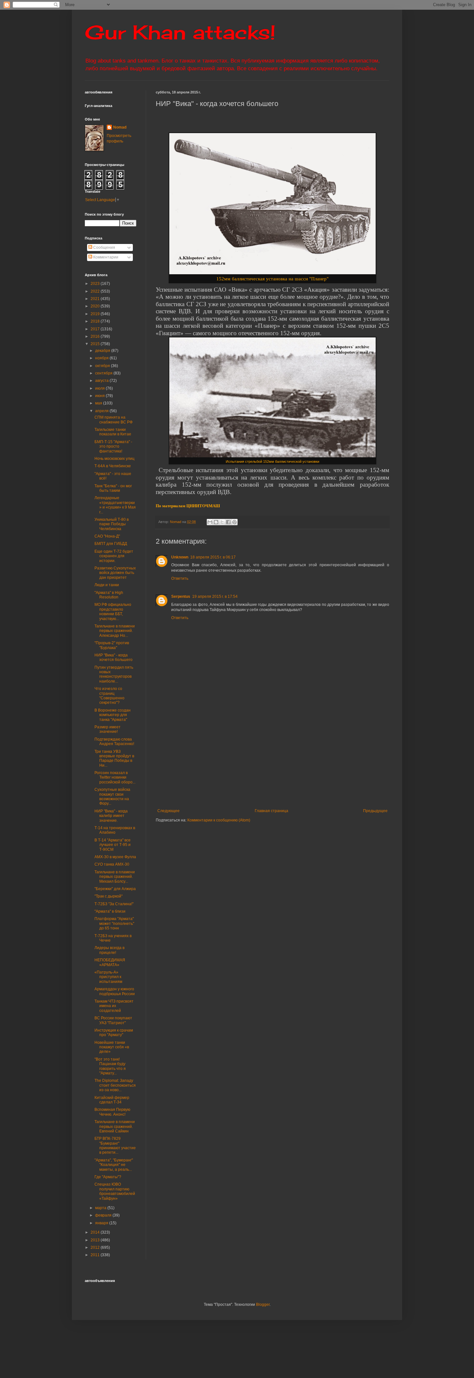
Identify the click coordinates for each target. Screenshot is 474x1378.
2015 (96, 344)
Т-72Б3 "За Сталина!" (113, 904)
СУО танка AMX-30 (111, 864)
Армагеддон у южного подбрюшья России (114, 991)
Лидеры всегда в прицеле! (109, 950)
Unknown (179, 557)
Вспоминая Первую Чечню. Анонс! (112, 1111)
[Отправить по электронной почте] (210, 522)
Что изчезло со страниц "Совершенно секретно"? (109, 695)
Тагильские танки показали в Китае (112, 431)
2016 (96, 336)
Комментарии (105, 257)
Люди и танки (106, 585)
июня (100, 395)
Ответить (179, 578)
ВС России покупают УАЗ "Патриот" (113, 1020)
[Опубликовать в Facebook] (228, 522)
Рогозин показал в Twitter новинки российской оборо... (114, 777)
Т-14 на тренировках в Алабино (114, 830)
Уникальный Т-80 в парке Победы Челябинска (111, 524)
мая (99, 403)
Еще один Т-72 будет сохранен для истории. (113, 556)
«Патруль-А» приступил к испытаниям (108, 977)
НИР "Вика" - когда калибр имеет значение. (111, 816)
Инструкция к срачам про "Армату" (113, 1032)
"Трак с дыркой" (108, 896)
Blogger (263, 1304)
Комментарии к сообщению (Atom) (218, 820)
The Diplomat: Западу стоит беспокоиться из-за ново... (115, 1085)
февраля (104, 1215)
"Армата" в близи (109, 911)
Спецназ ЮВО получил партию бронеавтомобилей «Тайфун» (114, 1191)
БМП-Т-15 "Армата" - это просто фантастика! (113, 446)
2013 (96, 1240)
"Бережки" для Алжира (115, 889)
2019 (96, 314)
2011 (96, 1255)
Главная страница (271, 811)
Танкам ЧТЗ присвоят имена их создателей (113, 1006)
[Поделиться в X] (222, 522)
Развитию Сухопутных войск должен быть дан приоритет (115, 573)
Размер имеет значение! (107, 729)
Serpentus (180, 596)
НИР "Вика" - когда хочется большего (113, 657)
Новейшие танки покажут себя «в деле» (111, 1047)
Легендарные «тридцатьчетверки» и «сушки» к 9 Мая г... (115, 505)
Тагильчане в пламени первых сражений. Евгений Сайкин (114, 1126)
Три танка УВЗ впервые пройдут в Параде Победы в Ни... (114, 758)
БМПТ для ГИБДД (110, 543)
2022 (96, 291)
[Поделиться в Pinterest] (234, 522)
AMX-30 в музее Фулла (115, 857)
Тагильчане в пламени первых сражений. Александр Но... (114, 631)
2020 (96, 306)
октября (103, 366)
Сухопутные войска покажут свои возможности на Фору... (112, 796)
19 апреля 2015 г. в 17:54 (215, 596)
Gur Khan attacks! (180, 32)
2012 (96, 1247)
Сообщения (103, 247)
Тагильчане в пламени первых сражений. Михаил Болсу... (114, 877)
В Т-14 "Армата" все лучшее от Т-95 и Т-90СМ (112, 845)
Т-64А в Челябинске (112, 466)
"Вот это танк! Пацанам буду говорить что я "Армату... (110, 1066)
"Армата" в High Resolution (108, 594)
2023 (96, 283)
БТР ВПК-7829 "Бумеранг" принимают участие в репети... (115, 1145)
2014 (96, 1232)
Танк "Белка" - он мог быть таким (113, 488)
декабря (103, 350)
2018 (96, 321)
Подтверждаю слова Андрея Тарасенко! (114, 741)
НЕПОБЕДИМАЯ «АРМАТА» (109, 962)
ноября (102, 358)
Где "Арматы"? (107, 1177)
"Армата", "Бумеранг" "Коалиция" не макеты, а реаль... (113, 1165)
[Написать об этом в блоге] (216, 522)
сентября (104, 373)
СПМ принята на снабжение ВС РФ (113, 419)
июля (100, 388)
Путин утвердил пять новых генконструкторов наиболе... (113, 674)
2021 (96, 298)
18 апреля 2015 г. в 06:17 (213, 557)
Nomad (119, 127)
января (102, 1223)
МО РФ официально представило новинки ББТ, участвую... (112, 611)
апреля (102, 411)
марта (101, 1208)
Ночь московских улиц (114, 458)
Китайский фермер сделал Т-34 (111, 1099)
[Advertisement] (312, 760)
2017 (96, 329)
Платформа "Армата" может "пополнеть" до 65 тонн (114, 923)
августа (102, 380)
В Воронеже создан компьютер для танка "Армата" (112, 715)
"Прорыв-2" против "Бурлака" (111, 645)
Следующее (168, 811)
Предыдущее (375, 811)
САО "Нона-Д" (107, 536)
